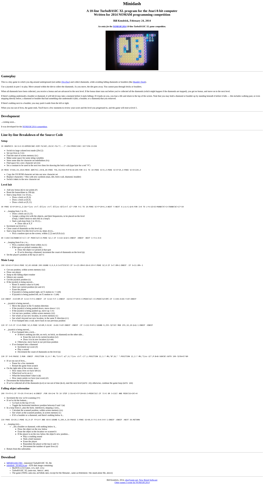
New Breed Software (148, 480)
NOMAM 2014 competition (35, 126)
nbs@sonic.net (131, 480)
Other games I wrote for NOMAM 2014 (132, 482)
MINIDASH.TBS (14, 463)
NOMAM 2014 (120, 26)
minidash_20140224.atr (17, 465)
